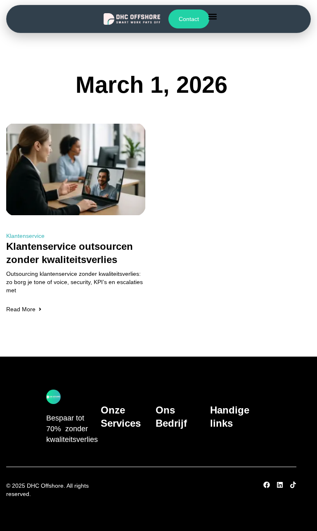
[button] (212, 16)
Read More (20, 309)
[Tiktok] (293, 485)
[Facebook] (266, 485)
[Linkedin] (280, 485)
